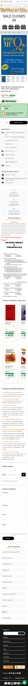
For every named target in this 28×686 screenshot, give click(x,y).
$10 (6, 108)
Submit (8, 538)
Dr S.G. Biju (25, 369)
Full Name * (5, 505)
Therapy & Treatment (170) (9, 594)
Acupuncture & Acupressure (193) (10, 552)
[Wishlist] (21, 1)
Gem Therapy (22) (7, 558)
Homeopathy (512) (7, 564)
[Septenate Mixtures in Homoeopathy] (10, 320)
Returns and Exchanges (12, 178)
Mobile (4, 524)
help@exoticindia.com (13, 439)
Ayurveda (9, 32)
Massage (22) (5, 570)
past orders (8, 447)
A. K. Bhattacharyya (9, 330)
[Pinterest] (13, 673)
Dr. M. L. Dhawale (10, 369)
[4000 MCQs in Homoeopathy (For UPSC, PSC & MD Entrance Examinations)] (3, 79)
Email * (4, 514)
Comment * (5, 492)
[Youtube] (20, 673)
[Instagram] (15, 673)
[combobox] (13, 5)
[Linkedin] (17, 673)
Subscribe (21, 633)
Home (2, 32)
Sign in (18, 1)
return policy (5, 416)
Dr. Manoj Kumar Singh (17, 137)
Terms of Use (17, 533)
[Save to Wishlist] (13, 91)
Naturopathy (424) (7, 576)
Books (5, 32)
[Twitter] (11, 673)
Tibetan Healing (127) (7, 600)
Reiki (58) (4, 588)
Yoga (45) (4, 606)
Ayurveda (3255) (6, 618)
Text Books (18, 32)
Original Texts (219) (7, 582)
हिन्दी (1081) (5, 612)
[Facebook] (9, 673)
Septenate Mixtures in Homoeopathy (9, 324)
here (18, 445)
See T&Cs (17, 196)
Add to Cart (18, 122)
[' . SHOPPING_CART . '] (24, 1)
